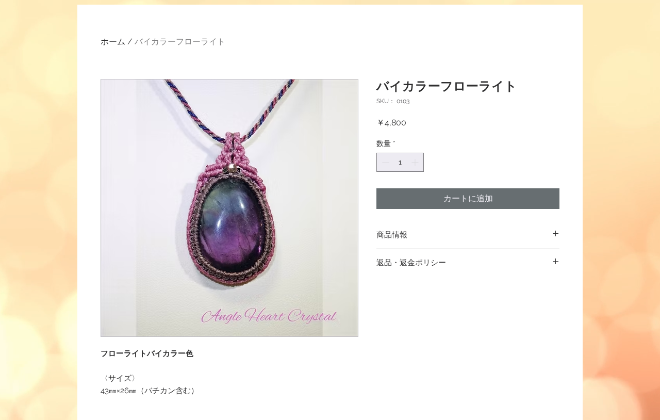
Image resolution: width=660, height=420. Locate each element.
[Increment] (415, 162)
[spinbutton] (400, 162)
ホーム (113, 41)
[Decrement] (384, 162)
